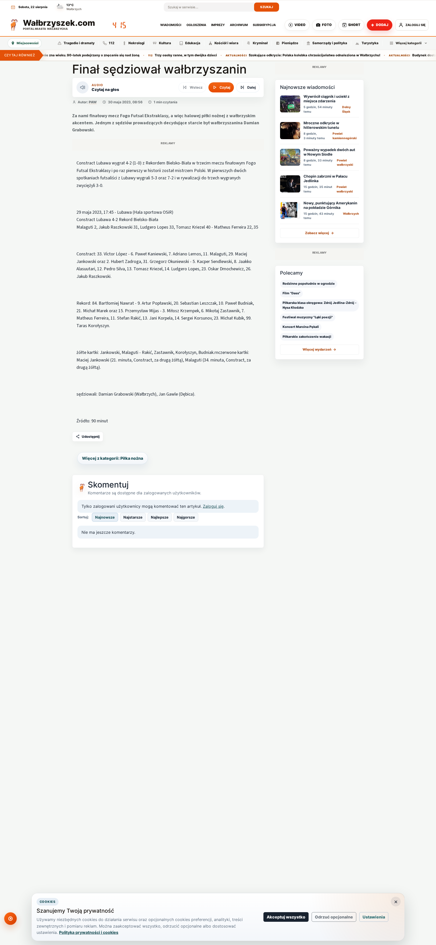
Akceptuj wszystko (286, 916)
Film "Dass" (291, 293)
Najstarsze (133, 517)
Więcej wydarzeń (319, 349)
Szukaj (266, 7)
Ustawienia (374, 916)
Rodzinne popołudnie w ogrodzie (309, 283)
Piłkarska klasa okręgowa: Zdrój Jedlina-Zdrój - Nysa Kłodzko (320, 305)
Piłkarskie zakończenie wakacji (307, 336)
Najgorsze (186, 517)
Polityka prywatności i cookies (88, 932)
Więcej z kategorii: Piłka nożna (112, 458)
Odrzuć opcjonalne (334, 916)
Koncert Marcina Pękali (301, 327)
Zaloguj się (213, 506)
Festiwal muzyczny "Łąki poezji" (308, 317)
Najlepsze (160, 517)
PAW (93, 102)
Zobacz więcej (319, 233)
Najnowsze (105, 517)
